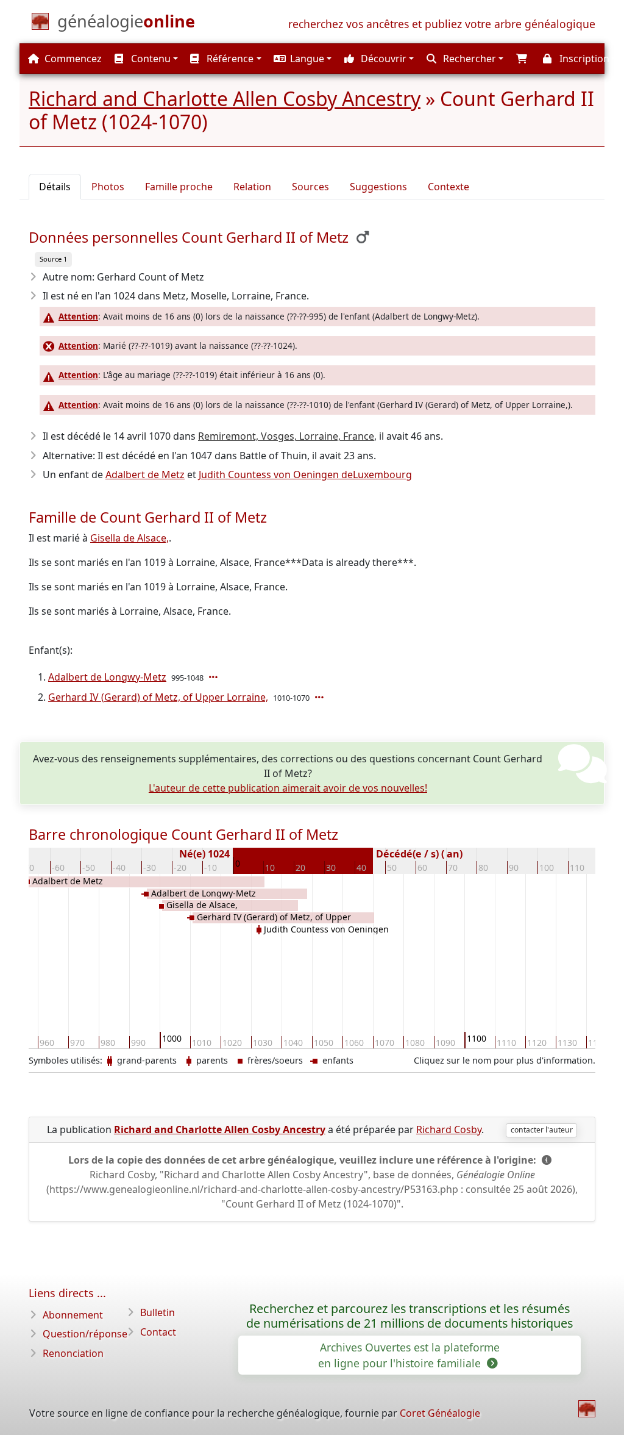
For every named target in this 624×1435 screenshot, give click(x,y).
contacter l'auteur (542, 1130)
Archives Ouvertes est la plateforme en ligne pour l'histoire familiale (409, 1355)
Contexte (448, 186)
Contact (158, 1332)
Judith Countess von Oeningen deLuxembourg (305, 474)
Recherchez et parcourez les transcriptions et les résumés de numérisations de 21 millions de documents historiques (409, 1316)
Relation (252, 186)
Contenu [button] (150, 58)
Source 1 (53, 258)
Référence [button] (229, 58)
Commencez (72, 58)
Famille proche (179, 186)
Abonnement (73, 1315)
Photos (107, 186)
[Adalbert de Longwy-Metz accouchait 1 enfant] (214, 677)
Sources (310, 186)
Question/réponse (85, 1333)
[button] (301, 58)
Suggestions (378, 186)
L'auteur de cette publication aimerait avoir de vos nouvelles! (288, 788)
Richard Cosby (448, 1129)
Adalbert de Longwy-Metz (107, 677)
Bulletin (157, 1312)
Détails (55, 186)
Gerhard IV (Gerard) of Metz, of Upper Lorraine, (158, 697)
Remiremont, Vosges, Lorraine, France (286, 436)
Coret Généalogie (440, 1413)
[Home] (586, 1408)
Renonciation (73, 1353)
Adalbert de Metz (145, 474)
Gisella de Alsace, (129, 538)
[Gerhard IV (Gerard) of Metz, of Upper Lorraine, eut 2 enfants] (320, 697)
